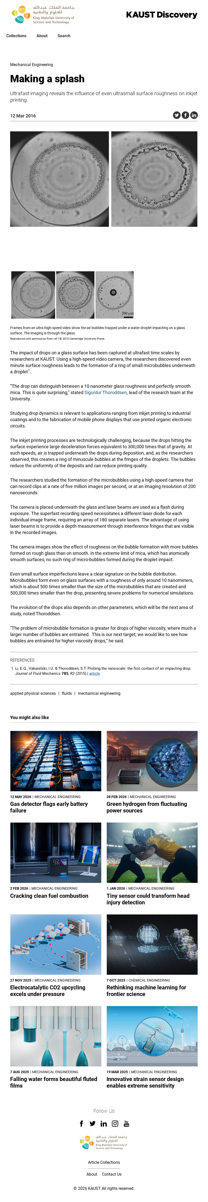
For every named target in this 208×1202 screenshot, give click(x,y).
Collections (16, 35)
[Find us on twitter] (93, 1125)
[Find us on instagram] (115, 1125)
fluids (67, 693)
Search (64, 35)
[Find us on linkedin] (104, 1125)
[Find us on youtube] (126, 1125)
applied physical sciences (33, 693)
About (42, 35)
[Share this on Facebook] (185, 115)
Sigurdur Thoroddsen (105, 392)
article (94, 673)
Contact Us (112, 1174)
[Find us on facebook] (81, 1125)
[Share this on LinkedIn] (194, 115)
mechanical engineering (99, 693)
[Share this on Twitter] (177, 115)
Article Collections (104, 1162)
